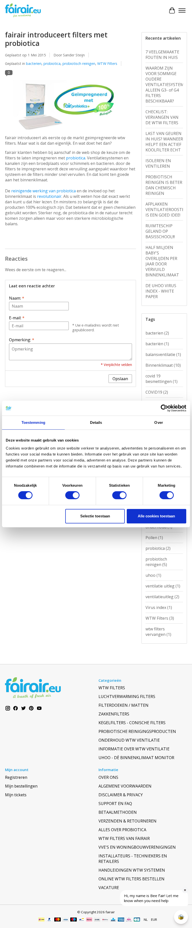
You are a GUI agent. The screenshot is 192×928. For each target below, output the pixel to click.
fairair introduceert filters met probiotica (56, 39)
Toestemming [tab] (33, 422)
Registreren (16, 777)
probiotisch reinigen (78, 63)
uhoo (153, 575)
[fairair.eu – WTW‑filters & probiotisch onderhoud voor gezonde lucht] (23, 10)
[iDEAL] (41, 920)
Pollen (154, 537)
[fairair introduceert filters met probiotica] (70, 132)
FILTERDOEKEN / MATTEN (123, 705)
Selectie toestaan (95, 516)
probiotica (52, 63)
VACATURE (108, 887)
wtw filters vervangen (158, 631)
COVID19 (157, 392)
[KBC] (113, 920)
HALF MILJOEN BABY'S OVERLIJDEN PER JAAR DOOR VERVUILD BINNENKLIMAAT (162, 261)
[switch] (72, 495)
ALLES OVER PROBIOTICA (122, 829)
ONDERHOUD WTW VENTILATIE (129, 740)
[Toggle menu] (182, 10)
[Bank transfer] (97, 920)
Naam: (16, 298)
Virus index (159, 607)
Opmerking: (21, 340)
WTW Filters (107, 63)
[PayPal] (49, 920)
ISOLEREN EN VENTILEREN (158, 163)
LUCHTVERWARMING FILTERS (126, 696)
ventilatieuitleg (162, 596)
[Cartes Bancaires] (137, 920)
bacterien (34, 63)
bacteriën (157, 344)
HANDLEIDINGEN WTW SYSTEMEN (131, 870)
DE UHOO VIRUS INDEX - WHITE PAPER (161, 291)
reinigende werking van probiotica (43, 191)
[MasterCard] (57, 920)
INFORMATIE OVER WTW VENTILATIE (134, 749)
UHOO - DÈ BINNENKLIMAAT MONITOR (136, 757)
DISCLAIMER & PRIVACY (120, 795)
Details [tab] (96, 422)
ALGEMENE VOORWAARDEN (125, 786)
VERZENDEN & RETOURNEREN (127, 821)
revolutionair (49, 196)
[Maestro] (73, 920)
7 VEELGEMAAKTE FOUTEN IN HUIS (162, 54)
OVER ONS (108, 777)
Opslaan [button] (120, 378)
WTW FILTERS (111, 688)
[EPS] (129, 920)
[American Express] (121, 920)
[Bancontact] (81, 920)
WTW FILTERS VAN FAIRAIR (124, 838)
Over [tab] (158, 422)
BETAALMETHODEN (117, 812)
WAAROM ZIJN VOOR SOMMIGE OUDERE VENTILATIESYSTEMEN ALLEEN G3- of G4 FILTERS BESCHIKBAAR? (164, 84)
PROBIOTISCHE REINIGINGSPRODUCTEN (137, 731)
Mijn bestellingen (21, 786)
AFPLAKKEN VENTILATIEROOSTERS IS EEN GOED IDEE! (164, 209)
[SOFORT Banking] (89, 920)
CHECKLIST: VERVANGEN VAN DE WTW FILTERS (162, 117)
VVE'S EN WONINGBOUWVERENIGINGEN (137, 847)
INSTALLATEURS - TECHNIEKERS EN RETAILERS (132, 858)
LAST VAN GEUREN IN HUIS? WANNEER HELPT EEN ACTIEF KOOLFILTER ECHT (164, 142)
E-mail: (16, 318)
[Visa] (65, 920)
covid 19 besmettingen (162, 378)
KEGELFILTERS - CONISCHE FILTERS (132, 722)
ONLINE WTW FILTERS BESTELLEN (131, 879)
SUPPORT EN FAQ (115, 803)
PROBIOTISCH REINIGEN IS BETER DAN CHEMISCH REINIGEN (164, 185)
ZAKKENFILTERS (113, 714)
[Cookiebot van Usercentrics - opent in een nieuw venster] (164, 408)
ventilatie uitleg (163, 586)
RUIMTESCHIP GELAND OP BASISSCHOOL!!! (160, 231)
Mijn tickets (15, 795)
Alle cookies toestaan (156, 516)
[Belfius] (105, 920)
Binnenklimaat (163, 365)
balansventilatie (163, 354)
